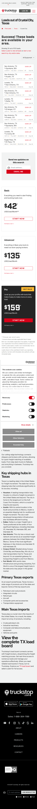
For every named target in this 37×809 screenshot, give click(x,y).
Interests (3, 787)
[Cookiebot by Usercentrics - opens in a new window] (26, 362)
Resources (18, 746)
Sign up (18, 712)
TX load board (24, 666)
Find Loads (8, 28)
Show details (26, 425)
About (18, 728)
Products (18, 740)
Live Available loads (9, 3)
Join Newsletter (28, 792)
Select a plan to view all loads (11, 51)
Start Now (18, 219)
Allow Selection (18, 438)
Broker (27, 796)
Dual (33, 796)
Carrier (20, 796)
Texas (15, 28)
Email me (18, 172)
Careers (18, 734)
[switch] (32, 404)
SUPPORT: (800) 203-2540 (27, 4)
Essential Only (18, 445)
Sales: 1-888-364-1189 (18, 716)
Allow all (18, 431)
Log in (25, 11)
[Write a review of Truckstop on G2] (11, 770)
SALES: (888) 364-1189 (28, 2)
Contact (19, 752)
